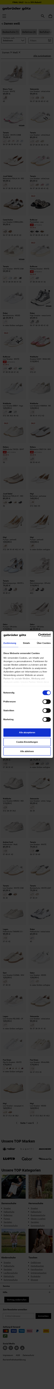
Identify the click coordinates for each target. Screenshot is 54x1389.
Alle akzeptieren (27, 732)
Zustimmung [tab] (9, 643)
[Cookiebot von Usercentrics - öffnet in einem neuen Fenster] (38, 635)
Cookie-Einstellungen (27, 742)
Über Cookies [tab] (44, 643)
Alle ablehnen (27, 751)
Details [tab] (26, 643)
